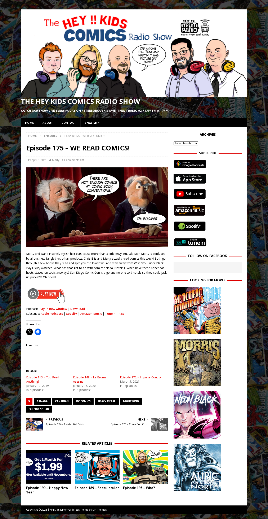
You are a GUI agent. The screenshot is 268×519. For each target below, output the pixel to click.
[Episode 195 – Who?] (145, 467)
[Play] (46, 304)
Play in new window (53, 309)
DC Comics (83, 401)
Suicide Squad (39, 409)
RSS (121, 314)
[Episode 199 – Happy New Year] (48, 467)
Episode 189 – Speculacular (97, 487)
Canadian (62, 401)
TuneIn (110, 314)
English (91, 123)
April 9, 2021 (39, 160)
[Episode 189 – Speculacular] (97, 467)
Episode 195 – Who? (139, 487)
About (48, 123)
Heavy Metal (107, 401)
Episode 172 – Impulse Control (140, 377)
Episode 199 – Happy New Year (47, 489)
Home (29, 123)
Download (77, 309)
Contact (69, 123)
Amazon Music (91, 314)
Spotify (71, 314)
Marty (55, 160)
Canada (42, 401)
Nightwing (131, 401)
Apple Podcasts (52, 314)
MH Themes (100, 509)
